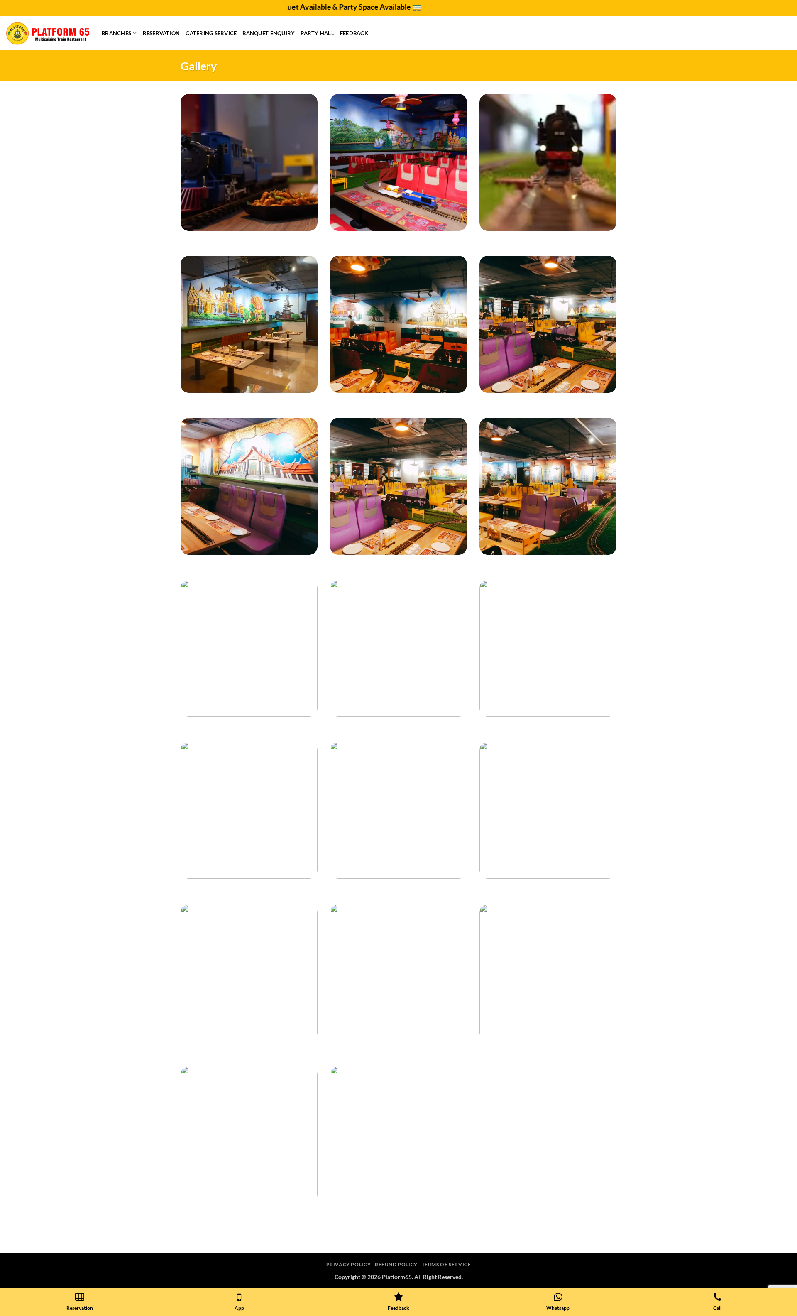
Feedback (354, 33)
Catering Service (211, 33)
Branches (116, 33)
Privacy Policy (348, 1264)
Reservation (161, 33)
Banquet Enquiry (268, 33)
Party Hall (317, 33)
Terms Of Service (446, 1264)
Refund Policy (396, 1264)
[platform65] (47, 33)
